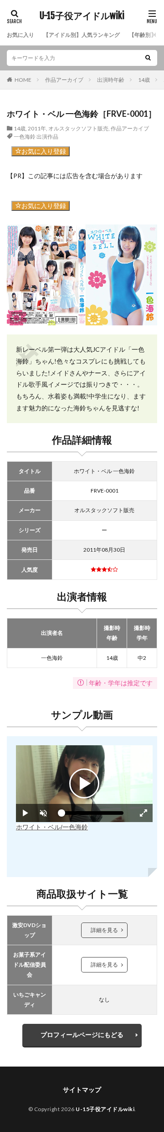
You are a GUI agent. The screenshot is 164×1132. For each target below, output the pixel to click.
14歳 (144, 79)
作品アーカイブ (64, 79)
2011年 (37, 128)
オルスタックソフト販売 (78, 128)
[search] (148, 58)
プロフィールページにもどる (82, 1034)
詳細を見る (104, 930)
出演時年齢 (110, 79)
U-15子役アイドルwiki (82, 15)
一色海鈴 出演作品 (36, 136)
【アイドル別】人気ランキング (81, 34)
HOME (23, 79)
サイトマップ (82, 1089)
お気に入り (20, 34)
